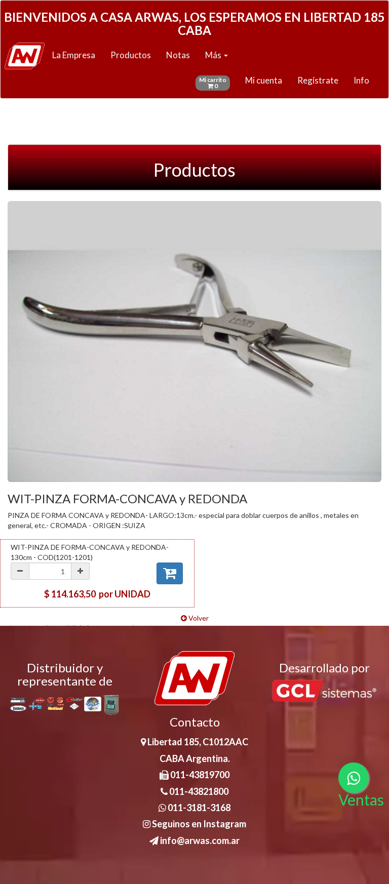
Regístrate (317, 80)
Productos (130, 55)
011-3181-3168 (198, 807)
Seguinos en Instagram (198, 823)
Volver (198, 618)
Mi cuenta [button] (263, 80)
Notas (178, 55)
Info (361, 80)
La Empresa (73, 55)
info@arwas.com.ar (199, 840)
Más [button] (214, 55)
